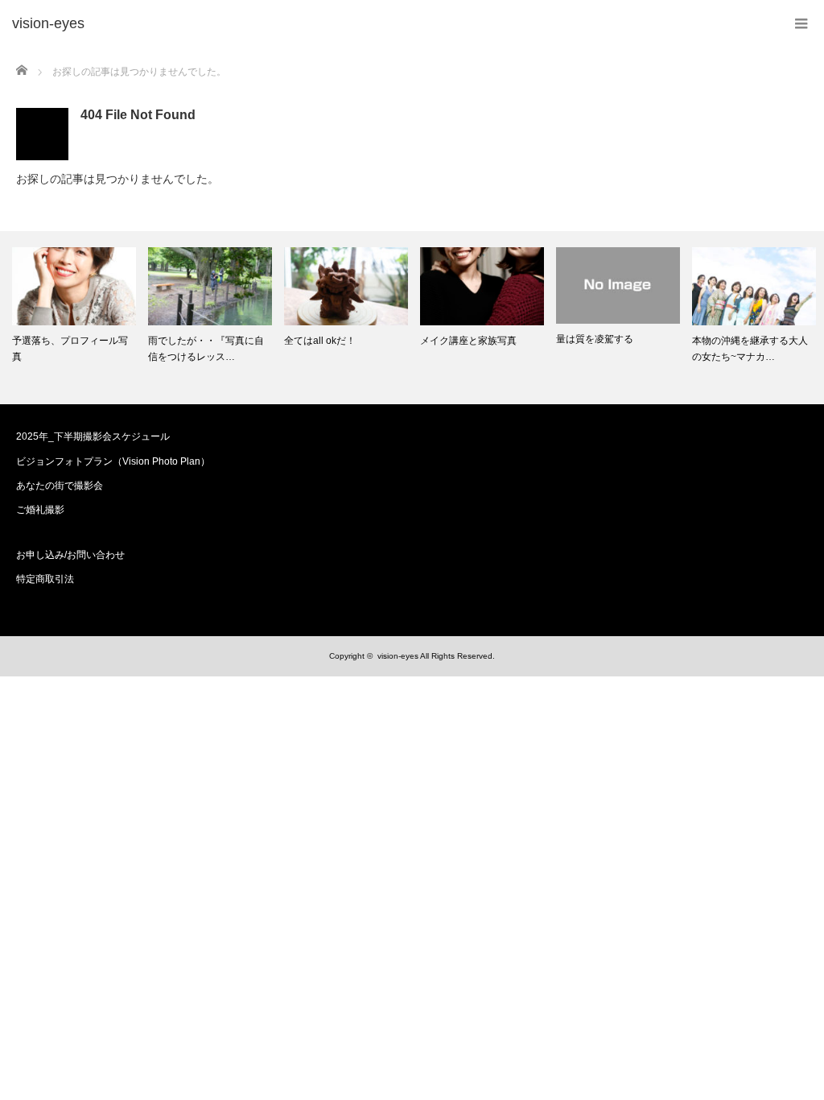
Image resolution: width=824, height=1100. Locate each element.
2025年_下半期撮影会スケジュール (93, 436)
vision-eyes (397, 655)
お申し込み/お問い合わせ (70, 554)
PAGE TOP (790, 1049)
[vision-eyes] (48, 24)
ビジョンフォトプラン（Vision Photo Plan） (113, 461)
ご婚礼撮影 (40, 509)
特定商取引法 (45, 579)
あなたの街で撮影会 (59, 485)
